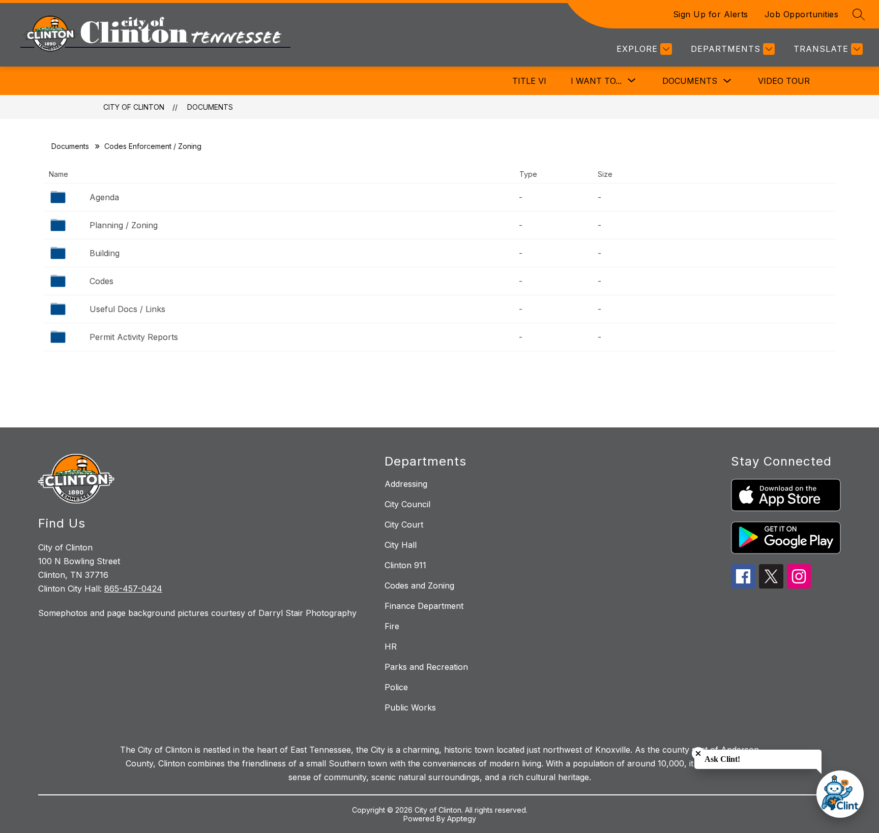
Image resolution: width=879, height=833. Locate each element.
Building (105, 253)
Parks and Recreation (426, 667)
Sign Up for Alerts (710, 14)
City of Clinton (133, 107)
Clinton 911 (405, 565)
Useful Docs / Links (127, 309)
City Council (407, 504)
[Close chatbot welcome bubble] (698, 753)
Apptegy (461, 818)
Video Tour (784, 81)
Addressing (406, 484)
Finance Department (424, 606)
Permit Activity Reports (134, 337)
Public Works (410, 707)
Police (396, 687)
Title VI (529, 81)
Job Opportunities (802, 14)
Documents (689, 81)
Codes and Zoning (419, 585)
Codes (101, 281)
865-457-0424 (133, 588)
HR (391, 646)
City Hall (401, 545)
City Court (404, 524)
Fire (392, 626)
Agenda (104, 197)
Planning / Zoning (124, 225)
